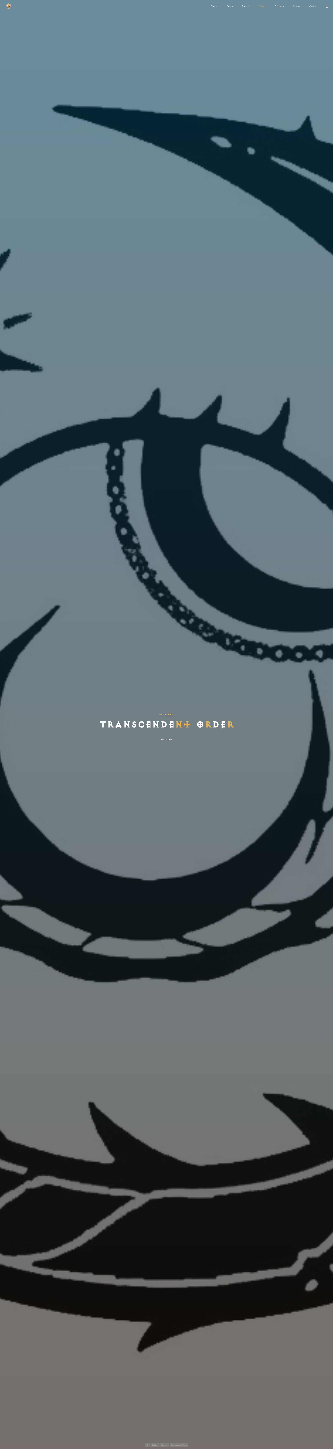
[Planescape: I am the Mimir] (8, 6)
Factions (166, 714)
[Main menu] (325, 6)
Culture (154, 1445)
